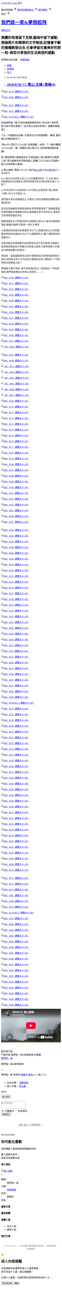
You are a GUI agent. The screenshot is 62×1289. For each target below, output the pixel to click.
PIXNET (13, 1246)
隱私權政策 (51, 1246)
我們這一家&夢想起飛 (24, 22)
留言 (30, 1074)
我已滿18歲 (7, 1283)
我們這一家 (7, 1058)
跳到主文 (5, 30)
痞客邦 (24, 1074)
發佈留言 (6, 1114)
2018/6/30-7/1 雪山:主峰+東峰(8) (31, 84)
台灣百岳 (51, 170)
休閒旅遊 (24, 59)
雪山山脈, (38, 170)
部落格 (10, 69)
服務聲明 (31, 1249)
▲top (3, 1091)
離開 (16, 1283)
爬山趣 (22, 1086)
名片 (9, 72)
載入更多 (6, 1097)
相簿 (9, 65)
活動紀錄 (23, 1083)
